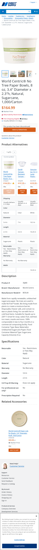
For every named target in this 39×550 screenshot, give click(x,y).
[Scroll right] (35, 73)
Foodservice (20, 16)
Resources (5, 475)
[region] (19, 531)
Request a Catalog (8, 484)
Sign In (4, 501)
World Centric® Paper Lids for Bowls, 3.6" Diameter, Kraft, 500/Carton (18, 433)
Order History (6, 492)
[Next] (14, 152)
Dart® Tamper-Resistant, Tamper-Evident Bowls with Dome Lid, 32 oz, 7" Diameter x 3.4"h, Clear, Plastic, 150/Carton (22, 173)
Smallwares (31, 16)
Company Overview (9, 509)
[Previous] (3, 152)
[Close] (36, 516)
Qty (4, 187)
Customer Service (8, 138)
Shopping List (6, 498)
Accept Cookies (19, 546)
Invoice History (7, 495)
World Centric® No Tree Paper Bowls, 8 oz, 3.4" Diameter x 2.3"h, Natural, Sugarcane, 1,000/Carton (8, 175)
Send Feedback (7, 481)
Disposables (8, 18)
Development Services (10, 511)
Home (4, 16)
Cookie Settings (19, 540)
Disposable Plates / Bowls (24, 18)
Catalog (11, 16)
